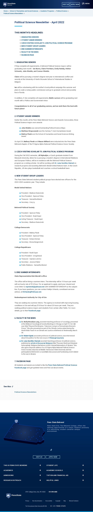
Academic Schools (54, 470)
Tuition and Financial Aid (57, 475)
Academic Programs (47, 11)
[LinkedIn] (46, 449)
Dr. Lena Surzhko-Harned (64, 163)
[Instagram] (42, 449)
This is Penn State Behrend (15, 465)
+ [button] (40, 465)
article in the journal (41, 343)
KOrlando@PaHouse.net (32, 292)
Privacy (27, 501)
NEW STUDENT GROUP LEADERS (33, 46)
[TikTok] (51, 449)
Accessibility (49, 501)
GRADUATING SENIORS (30, 37)
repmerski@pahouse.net (35, 287)
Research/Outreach (12, 480)
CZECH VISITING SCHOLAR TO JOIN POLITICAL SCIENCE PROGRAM (46, 43)
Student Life (52, 465)
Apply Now (75, 4)
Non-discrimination (37, 501)
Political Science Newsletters (13, 13)
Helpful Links (52, 480)
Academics (8, 470)
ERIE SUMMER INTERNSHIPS (32, 49)
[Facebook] (37, 449)
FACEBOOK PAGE (27, 55)
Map (65, 501)
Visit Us (66, 4)
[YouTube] (56, 449)
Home (6, 11)
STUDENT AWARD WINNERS (31, 40)
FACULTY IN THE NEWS (30, 52)
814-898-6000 (53, 492)
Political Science (61, 11)
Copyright (57, 501)
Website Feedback (73, 501)
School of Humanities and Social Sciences (24, 11)
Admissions (9, 475)
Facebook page (34, 311)
